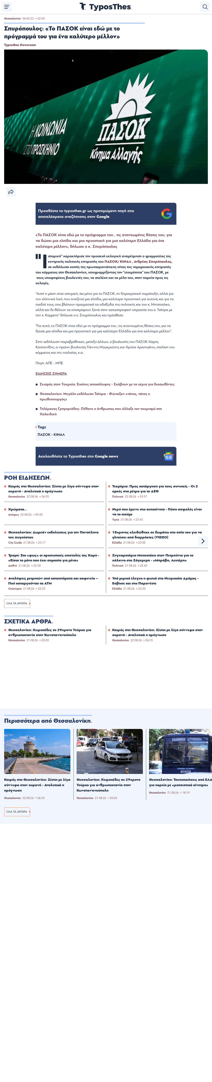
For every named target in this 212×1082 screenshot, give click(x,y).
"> (86, 214)
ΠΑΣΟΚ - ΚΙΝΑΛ (51, 434)
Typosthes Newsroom (20, 45)
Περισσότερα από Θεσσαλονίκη (47, 721)
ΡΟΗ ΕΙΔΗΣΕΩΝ (27, 478)
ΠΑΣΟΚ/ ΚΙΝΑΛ (118, 261)
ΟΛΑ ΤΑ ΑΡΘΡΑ (16, 603)
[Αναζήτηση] (205, 7)
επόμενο (203, 541)
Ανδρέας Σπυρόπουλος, (153, 261)
